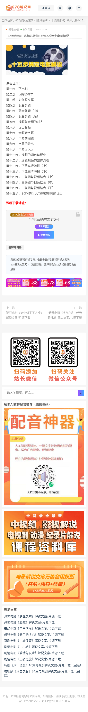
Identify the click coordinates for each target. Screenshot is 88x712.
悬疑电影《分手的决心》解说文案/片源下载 (34, 634)
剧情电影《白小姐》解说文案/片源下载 (31, 647)
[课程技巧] (42, 20)
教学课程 (27, 30)
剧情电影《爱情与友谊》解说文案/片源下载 (34, 653)
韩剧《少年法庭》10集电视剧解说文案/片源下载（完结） (43, 665)
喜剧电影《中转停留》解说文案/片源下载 (32, 640)
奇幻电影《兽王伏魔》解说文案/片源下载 (32, 628)
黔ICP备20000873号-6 (56, 701)
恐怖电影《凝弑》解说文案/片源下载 (29, 622)
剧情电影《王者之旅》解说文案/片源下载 (32, 659)
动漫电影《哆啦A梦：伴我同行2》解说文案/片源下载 (64, 315)
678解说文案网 (24, 20)
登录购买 (45, 235)
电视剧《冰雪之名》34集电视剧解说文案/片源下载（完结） (42, 673)
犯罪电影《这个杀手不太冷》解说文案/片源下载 (24, 315)
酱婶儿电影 (15, 247)
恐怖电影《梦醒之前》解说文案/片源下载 (32, 616)
